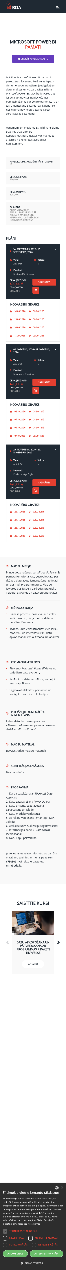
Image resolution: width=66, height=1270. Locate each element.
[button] (33, 1263)
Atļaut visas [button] (15, 1253)
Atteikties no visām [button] (46, 1253)
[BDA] (13, 5)
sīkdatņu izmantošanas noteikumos (22, 1223)
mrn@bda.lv (13, 865)
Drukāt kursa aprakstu (34, 58)
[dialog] (33, 1226)
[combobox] (57, 1188)
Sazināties (44, 282)
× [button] (61, 1187)
